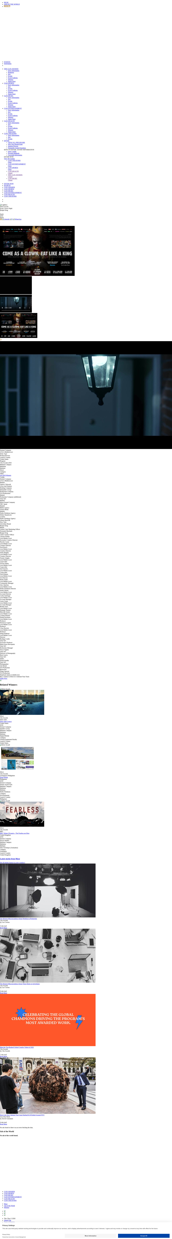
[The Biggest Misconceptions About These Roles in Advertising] (48, 982)
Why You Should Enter (15, 144)
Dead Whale (4, 777)
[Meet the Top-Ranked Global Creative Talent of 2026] (48, 1045)
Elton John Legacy (6, 721)
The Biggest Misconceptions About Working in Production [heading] (18, 919)
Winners (10, 79)
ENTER (6, 141)
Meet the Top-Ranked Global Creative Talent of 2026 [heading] (17, 1047)
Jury (9, 74)
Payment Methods (13, 153)
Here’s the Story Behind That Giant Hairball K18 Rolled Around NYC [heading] (22, 1115)
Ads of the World (9, 1206)
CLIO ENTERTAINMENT (13, 108)
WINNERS (7, 63)
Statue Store (12, 81)
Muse (5, 1204)
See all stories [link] (12, 862)
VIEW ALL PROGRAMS (16, 142)
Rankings (11, 72)
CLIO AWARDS (9, 187)
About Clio (7, 1220)
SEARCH (7, 185)
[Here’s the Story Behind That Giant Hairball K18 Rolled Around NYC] (48, 1113)
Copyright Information (15, 155)
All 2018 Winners (5, 475)
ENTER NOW (9, 184)
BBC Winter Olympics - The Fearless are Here (14, 833)
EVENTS (7, 62)
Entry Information (13, 70)
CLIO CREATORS (10, 133)
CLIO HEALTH (9, 121)
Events (10, 76)
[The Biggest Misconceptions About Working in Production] (48, 917)
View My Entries (9, 159)
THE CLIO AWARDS (11, 69)
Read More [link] (3, 928)
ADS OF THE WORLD (12, 4)
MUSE (6, 2)
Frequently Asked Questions (17, 148)
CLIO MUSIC (8, 96)
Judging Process (13, 146)
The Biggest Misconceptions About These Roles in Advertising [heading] (20, 984)
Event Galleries (13, 78)
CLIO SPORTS (9, 83)
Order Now (3, 678)
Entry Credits (12, 151)
